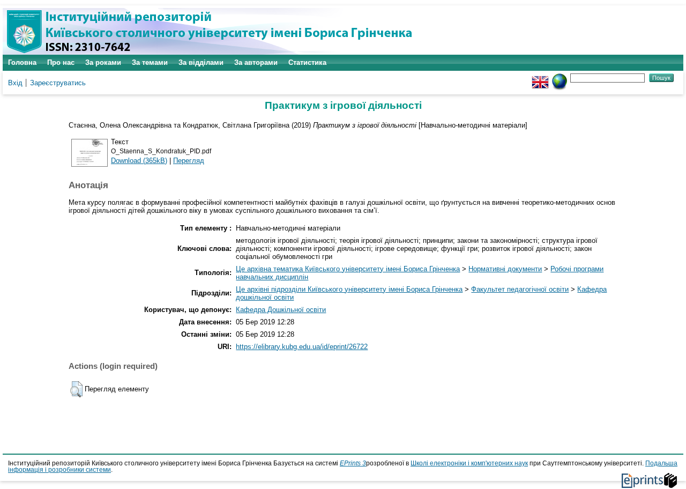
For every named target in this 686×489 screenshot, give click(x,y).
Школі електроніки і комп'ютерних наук (469, 463)
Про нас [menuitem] (60, 62)
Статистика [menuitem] (307, 62)
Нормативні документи (505, 269)
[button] (76, 389)
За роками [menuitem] (103, 62)
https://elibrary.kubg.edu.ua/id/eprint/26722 (302, 347)
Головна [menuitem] (22, 62)
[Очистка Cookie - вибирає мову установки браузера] (559, 77)
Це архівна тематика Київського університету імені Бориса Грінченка (348, 269)
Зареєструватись (58, 83)
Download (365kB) (139, 161)
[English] (540, 77)
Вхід (15, 83)
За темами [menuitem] (150, 62)
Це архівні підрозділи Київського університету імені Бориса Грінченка (349, 289)
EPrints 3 (353, 463)
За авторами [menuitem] (256, 62)
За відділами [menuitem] (200, 62)
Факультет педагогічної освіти (520, 289)
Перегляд (188, 161)
